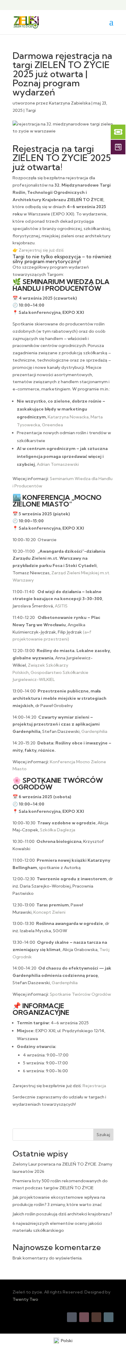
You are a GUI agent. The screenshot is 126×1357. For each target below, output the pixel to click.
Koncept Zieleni (49, 912)
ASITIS (61, 606)
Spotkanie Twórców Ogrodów (80, 994)
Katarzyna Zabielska (70, 103)
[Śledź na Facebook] (72, 1317)
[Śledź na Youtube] (96, 1317)
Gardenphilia (94, 731)
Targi (30, 110)
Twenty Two (25, 1299)
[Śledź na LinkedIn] (108, 1317)
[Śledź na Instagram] (84, 1317)
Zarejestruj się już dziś (41, 250)
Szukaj (103, 1134)
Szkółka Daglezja (57, 830)
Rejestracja (94, 1085)
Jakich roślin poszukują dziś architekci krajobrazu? (62, 1214)
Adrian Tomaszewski (58, 464)
